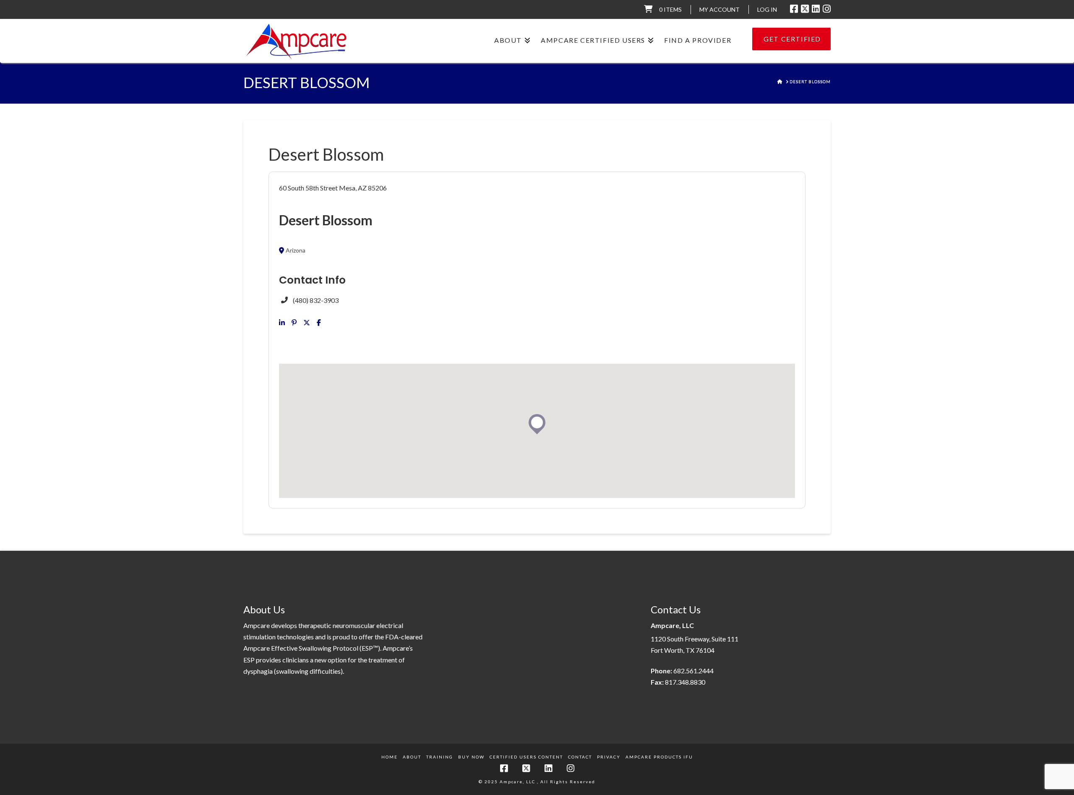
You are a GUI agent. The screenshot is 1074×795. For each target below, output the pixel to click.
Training (439, 756)
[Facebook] (794, 8)
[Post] (306, 322)
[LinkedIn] (816, 8)
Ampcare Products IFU (659, 756)
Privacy (608, 756)
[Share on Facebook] (319, 322)
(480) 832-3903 (316, 300)
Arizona (295, 250)
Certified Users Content (526, 756)
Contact (580, 756)
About (412, 756)
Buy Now (471, 756)
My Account (719, 9)
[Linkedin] (282, 322)
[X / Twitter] (805, 8)
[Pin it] (294, 322)
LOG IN (767, 9)
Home (389, 756)
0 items (670, 9)
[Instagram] (827, 8)
